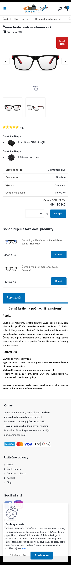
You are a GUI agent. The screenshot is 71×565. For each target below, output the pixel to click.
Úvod (5, 19)
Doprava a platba (16, 473)
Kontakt (11, 478)
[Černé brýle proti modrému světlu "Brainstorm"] (35, 61)
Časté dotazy (14, 469)
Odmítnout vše (18, 555)
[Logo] (35, 8)
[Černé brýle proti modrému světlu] (13, 107)
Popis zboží (14, 297)
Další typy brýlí (21, 19)
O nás (10, 464)
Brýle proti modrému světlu (48, 19)
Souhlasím (42, 555)
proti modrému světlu (46, 385)
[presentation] (6, 61)
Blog (9, 482)
